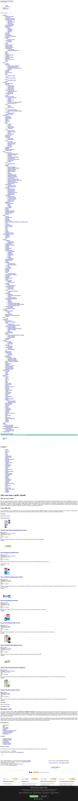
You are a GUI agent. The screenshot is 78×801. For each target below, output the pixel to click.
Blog (4, 726)
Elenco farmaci (6, 733)
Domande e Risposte (7, 743)
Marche (9, 435)
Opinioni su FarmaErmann (8, 731)
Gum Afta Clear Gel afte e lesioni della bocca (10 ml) (13, 530)
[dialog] (39, 793)
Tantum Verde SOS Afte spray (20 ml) (9, 690)
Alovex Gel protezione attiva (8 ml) (9, 600)
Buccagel (30, 714)
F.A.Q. (6, 5)
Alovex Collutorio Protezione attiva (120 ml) (11, 577)
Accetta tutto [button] (34, 796)
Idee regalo (14, 435)
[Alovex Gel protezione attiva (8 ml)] (7, 598)
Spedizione (7, 6)
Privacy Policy (6, 727)
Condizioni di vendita (7, 739)
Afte (4, 439)
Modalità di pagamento (7, 738)
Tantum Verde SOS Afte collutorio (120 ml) (11, 645)
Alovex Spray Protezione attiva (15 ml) (10, 622)
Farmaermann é (6, 725)
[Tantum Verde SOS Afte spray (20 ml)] (7, 687)
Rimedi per (5, 438)
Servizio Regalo (6, 741)
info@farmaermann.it (13, 765)
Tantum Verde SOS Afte (43, 714)
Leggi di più (53, 790)
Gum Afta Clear (54, 714)
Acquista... (2, 540)
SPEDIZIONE (6, 8)
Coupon (5, 435)
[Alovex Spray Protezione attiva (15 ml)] (7, 620)
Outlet (1, 435)
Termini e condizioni (27, 760)
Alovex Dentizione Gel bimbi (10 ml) (9, 552)
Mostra (1, 515)
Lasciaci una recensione (7, 732)
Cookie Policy (5, 728)
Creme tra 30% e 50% (21, 435)
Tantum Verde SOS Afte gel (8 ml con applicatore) (12, 667)
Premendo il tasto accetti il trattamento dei (12, 752)
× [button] (76, 787)
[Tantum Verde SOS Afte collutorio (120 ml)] (7, 642)
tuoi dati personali (20, 752)
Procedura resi (5, 740)
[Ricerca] (12, 2)
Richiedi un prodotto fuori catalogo (9, 730)
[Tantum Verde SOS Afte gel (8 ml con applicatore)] (7, 665)
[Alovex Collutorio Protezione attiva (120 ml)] (7, 574)
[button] (39, 799)
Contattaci (5, 729)
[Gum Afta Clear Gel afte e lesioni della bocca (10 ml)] (7, 527)
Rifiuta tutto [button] (44, 796)
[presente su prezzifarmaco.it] (55, 767)
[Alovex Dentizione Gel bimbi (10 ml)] (7, 550)
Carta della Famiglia (7, 744)
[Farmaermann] (6, 1)
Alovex (59, 714)
